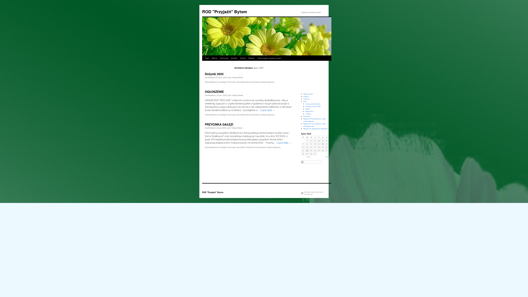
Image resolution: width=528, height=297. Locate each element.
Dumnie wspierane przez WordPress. (313, 193)
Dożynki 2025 (214, 74)
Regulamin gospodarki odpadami (315, 129)
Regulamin (309, 111)
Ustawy (308, 114)
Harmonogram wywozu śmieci (269, 58)
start (238, 82)
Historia (306, 99)
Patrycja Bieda (237, 77)
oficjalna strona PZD (313, 106)
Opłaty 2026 (308, 94)
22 (307, 150)
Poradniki (306, 116)
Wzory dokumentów (312, 104)
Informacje (224, 58)
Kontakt (234, 58)
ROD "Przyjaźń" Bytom (224, 11)
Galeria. (306, 96)
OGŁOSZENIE (214, 92)
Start (207, 58)
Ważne (214, 58)
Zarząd (242, 58)
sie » (327, 157)
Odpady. (251, 58)
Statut (307, 109)
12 (323, 144)
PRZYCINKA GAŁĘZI (219, 124)
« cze (308, 157)
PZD (304, 101)
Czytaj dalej (267, 110)
